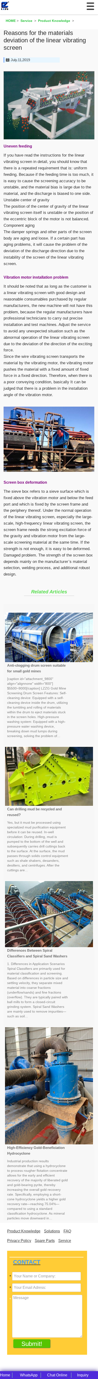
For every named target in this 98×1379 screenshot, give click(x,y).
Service (64, 1241)
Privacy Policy (19, 1241)
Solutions (52, 1231)
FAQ (67, 1231)
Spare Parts (45, 1241)
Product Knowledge (23, 1231)
